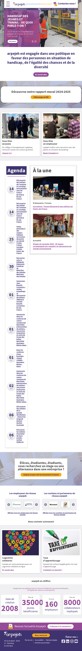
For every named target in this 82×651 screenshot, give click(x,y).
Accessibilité (39, 640)
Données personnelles (42, 643)
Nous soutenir (9, 9)
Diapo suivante (79, 23)
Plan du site (29, 640)
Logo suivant (36, 504)
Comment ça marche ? (52, 570)
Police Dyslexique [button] (45, 9)
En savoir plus (8, 570)
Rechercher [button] (60, 9)
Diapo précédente (2, 23)
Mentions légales (51, 640)
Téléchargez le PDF (41, 97)
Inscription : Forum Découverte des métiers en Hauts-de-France (53, 207)
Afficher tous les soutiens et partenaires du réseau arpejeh (59, 514)
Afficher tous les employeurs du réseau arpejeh (23, 514)
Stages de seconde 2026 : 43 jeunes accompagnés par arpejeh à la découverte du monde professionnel (52, 246)
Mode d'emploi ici (50, 153)
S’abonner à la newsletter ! (60, 626)
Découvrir (70, 41)
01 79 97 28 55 (73, 9)
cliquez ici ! (7, 153)
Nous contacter (41, 635)
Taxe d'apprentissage (20, 9)
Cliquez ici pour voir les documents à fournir (41, 474)
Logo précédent (8, 504)
